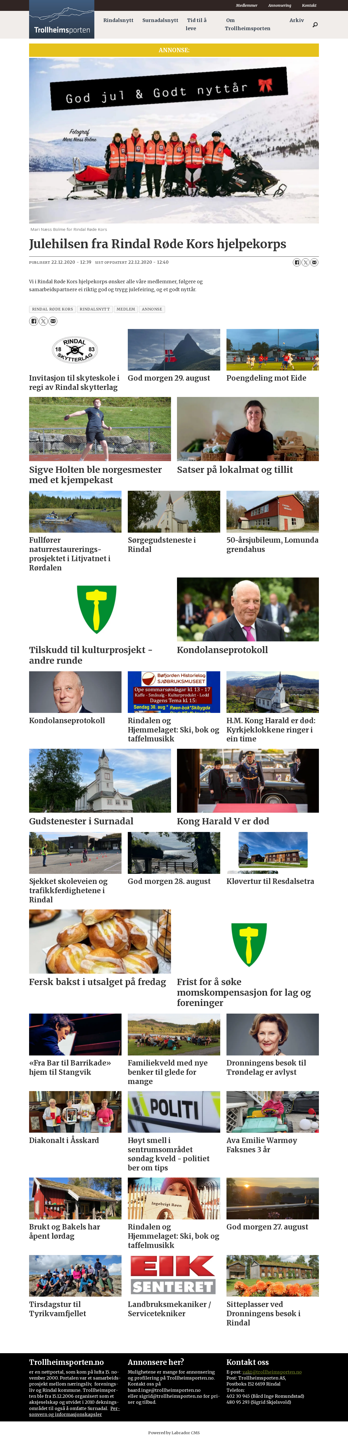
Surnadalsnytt (160, 20)
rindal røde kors (52, 309)
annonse (152, 309)
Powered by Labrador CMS (174, 1432)
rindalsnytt (95, 309)
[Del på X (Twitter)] (306, 262)
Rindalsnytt (118, 20)
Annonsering (279, 5)
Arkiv (297, 20)
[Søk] (315, 25)
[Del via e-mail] (314, 262)
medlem (126, 309)
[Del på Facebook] (297, 262)
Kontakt (309, 5)
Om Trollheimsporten (248, 24)
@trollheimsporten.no (277, 1372)
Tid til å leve (196, 24)
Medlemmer (246, 5)
